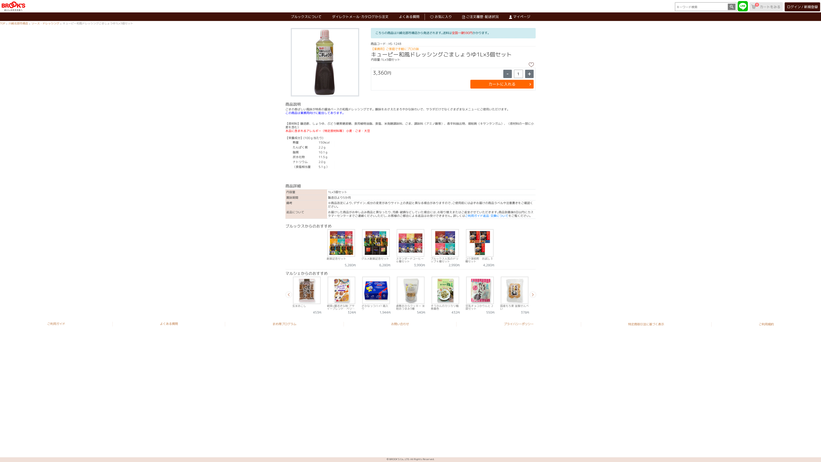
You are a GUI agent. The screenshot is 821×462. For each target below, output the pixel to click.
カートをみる (768, 6)
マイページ (521, 16)
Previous (288, 295)
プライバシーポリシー (519, 324)
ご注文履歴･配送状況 (482, 16)
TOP (2, 23)
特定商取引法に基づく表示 (646, 324)
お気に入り (443, 16)
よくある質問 (409, 16)
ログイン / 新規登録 (802, 6)
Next (532, 295)
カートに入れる (502, 84)
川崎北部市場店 (18, 23)
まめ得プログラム (284, 324)
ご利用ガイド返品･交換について (486, 216)
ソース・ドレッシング (45, 23)
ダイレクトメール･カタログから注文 (360, 16)
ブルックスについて (306, 16)
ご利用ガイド (56, 324)
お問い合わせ (400, 324)
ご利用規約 (766, 324)
